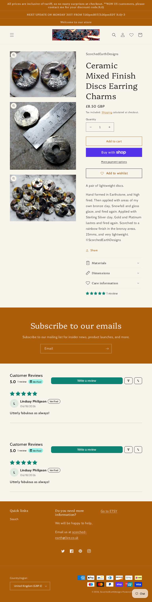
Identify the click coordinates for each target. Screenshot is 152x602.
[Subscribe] (107, 348)
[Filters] (128, 380)
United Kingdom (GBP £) (28, 585)
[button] (12, 35)
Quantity (91, 119)
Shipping (107, 112)
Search (14, 519)
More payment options (114, 161)
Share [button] (94, 250)
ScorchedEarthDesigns (111, 592)
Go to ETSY (109, 511)
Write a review (86, 381)
